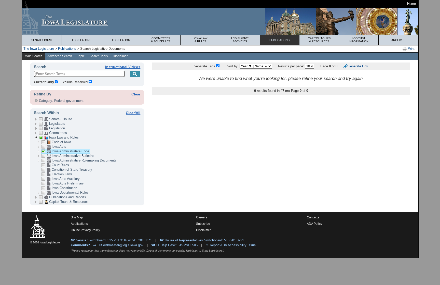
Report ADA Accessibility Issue (233, 245)
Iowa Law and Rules (64, 137)
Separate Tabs (204, 66)
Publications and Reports (67, 197)
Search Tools (99, 56)
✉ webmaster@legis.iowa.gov (121, 245)
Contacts (313, 217)
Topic (81, 56)
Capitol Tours (319, 40)
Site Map (77, 217)
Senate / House (60, 119)
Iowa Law (200, 40)
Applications (79, 224)
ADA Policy (314, 224)
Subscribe (203, 224)
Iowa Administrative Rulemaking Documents (84, 160)
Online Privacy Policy (85, 230)
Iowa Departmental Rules (70, 192)
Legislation (121, 40)
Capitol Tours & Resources (69, 202)
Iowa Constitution (64, 188)
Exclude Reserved (74, 82)
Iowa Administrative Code (70, 151)
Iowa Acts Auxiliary (66, 179)
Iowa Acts (59, 146)
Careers (201, 217)
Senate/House (42, 40)
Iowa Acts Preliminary (68, 183)
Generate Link (358, 66)
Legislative (240, 40)
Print (411, 49)
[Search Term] (135, 74)
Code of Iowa (61, 142)
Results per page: (291, 66)
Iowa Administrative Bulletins (73, 156)
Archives (398, 40)
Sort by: (233, 66)
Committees (160, 40)
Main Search (33, 56)
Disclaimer (120, 56)
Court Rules (60, 165)
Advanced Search (59, 56)
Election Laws (62, 174)
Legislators (81, 40)
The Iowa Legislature (38, 49)
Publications (279, 40)
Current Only (44, 82)
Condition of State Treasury (72, 169)
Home (411, 4)
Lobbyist (358, 40)
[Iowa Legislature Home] (220, 21)
